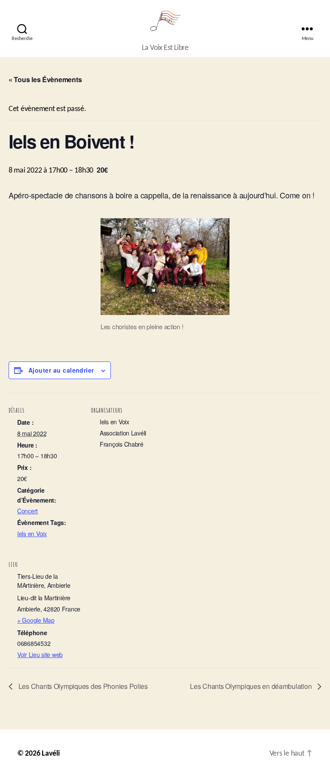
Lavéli (50, 754)
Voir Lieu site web (40, 654)
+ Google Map (36, 620)
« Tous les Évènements (45, 79)
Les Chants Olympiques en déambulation (251, 686)
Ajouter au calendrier (61, 370)
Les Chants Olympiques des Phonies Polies (82, 686)
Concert (27, 510)
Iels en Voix (32, 533)
